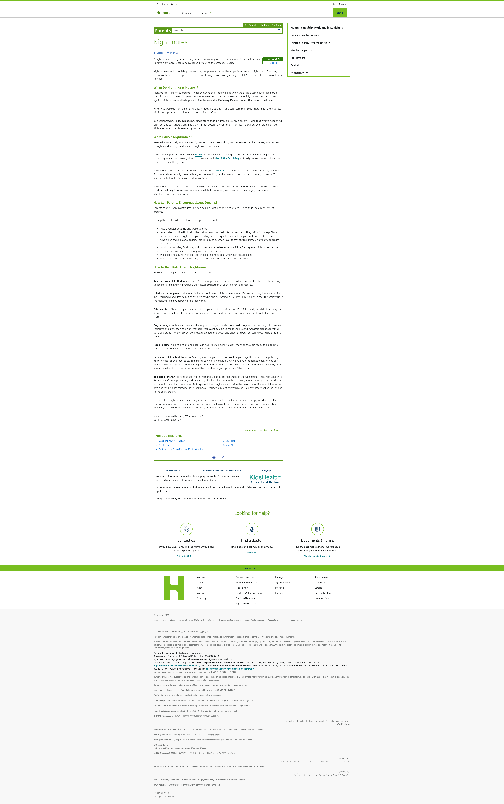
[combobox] (224, 30)
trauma (220, 170)
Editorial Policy (173, 470)
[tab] (275, 430)
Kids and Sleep (229, 445)
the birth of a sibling (227, 158)
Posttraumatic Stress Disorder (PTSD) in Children (181, 449)
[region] (318, 50)
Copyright (267, 470)
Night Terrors (165, 445)
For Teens (277, 25)
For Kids (264, 25)
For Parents (251, 25)
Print (172, 53)
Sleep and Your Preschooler (172, 440)
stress (198, 154)
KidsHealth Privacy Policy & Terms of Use (221, 470)
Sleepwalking (229, 440)
